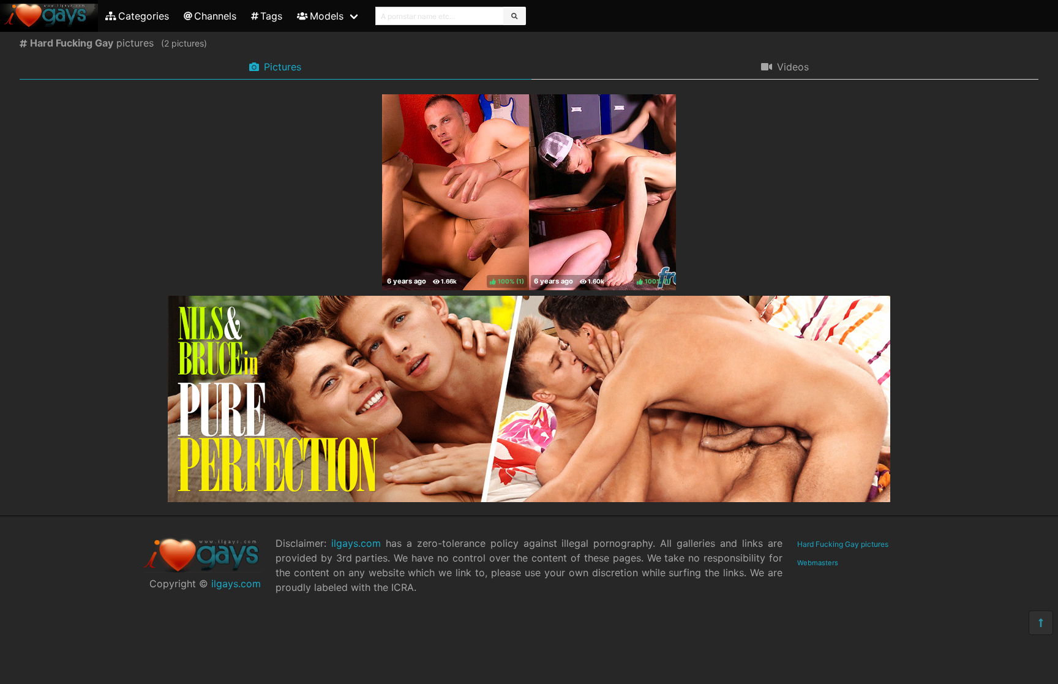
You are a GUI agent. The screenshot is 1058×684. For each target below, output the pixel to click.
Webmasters (817, 562)
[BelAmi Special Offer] (529, 498)
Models (326, 16)
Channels (215, 16)
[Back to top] (1041, 623)
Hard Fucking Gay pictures (842, 544)
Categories (143, 16)
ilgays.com (236, 583)
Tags (271, 16)
